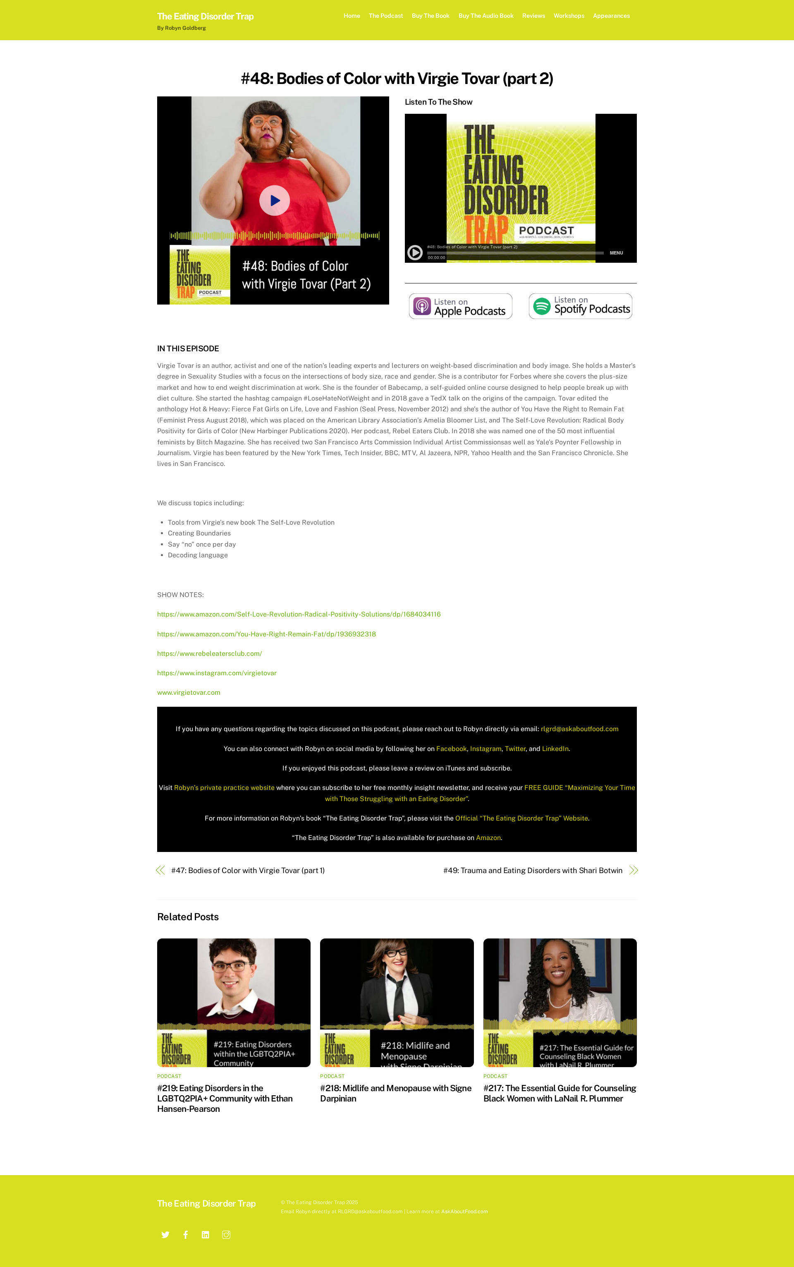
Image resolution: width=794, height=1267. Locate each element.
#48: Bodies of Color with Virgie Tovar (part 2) (397, 78)
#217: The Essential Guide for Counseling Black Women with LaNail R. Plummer (559, 1093)
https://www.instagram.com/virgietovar (217, 673)
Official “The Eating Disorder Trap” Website (521, 818)
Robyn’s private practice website (224, 788)
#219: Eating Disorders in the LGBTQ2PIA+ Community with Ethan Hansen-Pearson (224, 1098)
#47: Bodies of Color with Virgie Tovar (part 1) (248, 870)
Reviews (533, 15)
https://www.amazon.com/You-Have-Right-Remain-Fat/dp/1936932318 (266, 634)
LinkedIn (554, 749)
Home (352, 15)
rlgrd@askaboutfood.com (580, 729)
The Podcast (386, 15)
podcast (169, 1076)
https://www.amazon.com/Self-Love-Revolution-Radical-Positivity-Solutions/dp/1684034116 (299, 614)
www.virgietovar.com (188, 692)
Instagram (485, 749)
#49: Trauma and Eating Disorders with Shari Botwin (533, 870)
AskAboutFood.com (464, 1211)
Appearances (611, 15)
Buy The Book (431, 15)
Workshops (569, 15)
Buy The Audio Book (486, 15)
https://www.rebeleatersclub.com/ (209, 653)
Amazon (488, 838)
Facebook (451, 749)
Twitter (514, 749)
